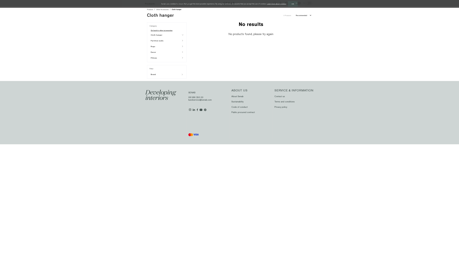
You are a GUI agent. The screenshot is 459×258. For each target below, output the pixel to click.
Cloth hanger (156, 35)
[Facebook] (197, 111)
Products (150, 9)
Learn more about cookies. (276, 4)
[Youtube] (200, 111)
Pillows (154, 58)
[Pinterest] (205, 111)
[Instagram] (190, 111)
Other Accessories (162, 9)
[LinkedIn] (193, 111)
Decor (153, 52)
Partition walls (157, 41)
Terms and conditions (284, 101)
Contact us (279, 96)
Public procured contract (243, 112)
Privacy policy (280, 107)
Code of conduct (239, 107)
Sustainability (237, 101)
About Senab (237, 96)
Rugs (153, 46)
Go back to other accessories (161, 30)
